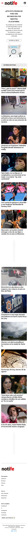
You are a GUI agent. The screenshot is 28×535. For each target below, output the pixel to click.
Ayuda (22, 527)
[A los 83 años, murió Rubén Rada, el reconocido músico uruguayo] (14, 413)
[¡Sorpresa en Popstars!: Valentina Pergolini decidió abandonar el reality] (14, 134)
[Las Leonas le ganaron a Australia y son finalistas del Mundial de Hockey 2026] (14, 191)
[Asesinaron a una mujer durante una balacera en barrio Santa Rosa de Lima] (14, 303)
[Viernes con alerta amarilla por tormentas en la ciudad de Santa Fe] (14, 331)
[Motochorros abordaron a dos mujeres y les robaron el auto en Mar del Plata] (14, 276)
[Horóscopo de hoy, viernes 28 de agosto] (14, 358)
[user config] (25, 3)
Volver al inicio (14, 40)
